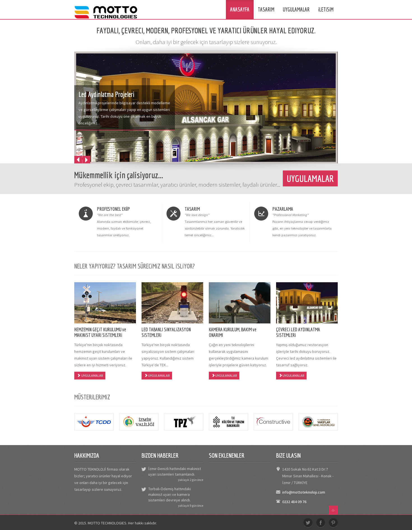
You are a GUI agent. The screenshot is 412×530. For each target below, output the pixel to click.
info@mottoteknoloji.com (303, 492)
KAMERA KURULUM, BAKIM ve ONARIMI (232, 332)
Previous (78, 160)
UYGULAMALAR (296, 9)
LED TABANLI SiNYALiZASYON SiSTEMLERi (166, 332)
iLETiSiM (326, 9)
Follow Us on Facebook (320, 522)
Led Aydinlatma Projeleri (106, 94)
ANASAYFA (239, 9)
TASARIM (266, 9)
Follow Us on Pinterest (333, 522)
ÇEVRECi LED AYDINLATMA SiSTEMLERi (298, 332)
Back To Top (333, 510)
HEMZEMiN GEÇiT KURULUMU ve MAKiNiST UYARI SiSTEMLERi (100, 332)
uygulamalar (310, 178)
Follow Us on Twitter (308, 522)
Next (86, 160)
